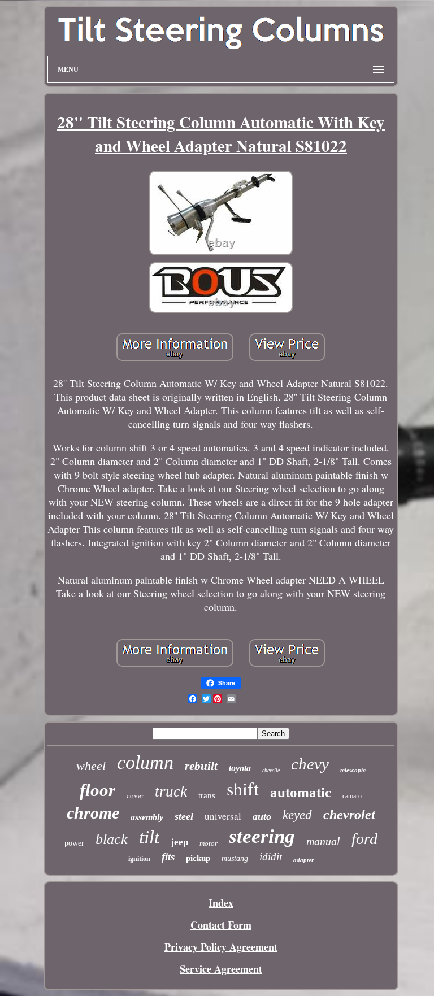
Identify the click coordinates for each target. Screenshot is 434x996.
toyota (240, 768)
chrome (93, 812)
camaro (352, 796)
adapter (303, 859)
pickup (198, 858)
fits (168, 857)
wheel (91, 766)
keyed (297, 815)
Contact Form (220, 924)
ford (364, 838)
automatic (300, 792)
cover (135, 795)
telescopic (353, 770)
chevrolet (349, 814)
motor (208, 843)
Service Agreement (221, 969)
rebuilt (201, 766)
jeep (179, 842)
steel (184, 816)
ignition (139, 859)
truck (171, 791)
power (74, 843)
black (112, 839)
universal (223, 816)
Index (221, 902)
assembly (147, 817)
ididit (270, 857)
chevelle (271, 770)
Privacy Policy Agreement (220, 947)
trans (206, 795)
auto (262, 816)
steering (262, 836)
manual (323, 841)
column (145, 762)
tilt (149, 837)
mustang (235, 858)
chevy (310, 764)
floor (97, 790)
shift (243, 788)
